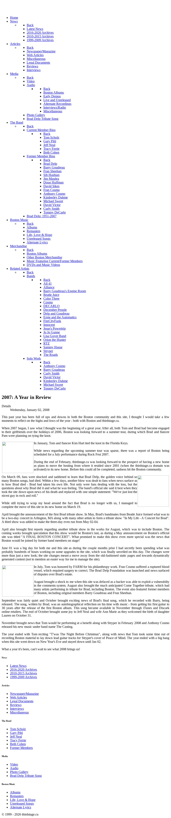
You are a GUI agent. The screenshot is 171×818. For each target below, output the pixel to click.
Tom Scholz (18, 729)
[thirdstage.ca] (24, 10)
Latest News (18, 666)
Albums (15, 792)
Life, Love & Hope (22, 800)
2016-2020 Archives (23, 669)
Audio (14, 768)
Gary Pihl (16, 733)
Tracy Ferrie (18, 740)
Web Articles (18, 697)
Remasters (17, 796)
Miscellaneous (19, 712)
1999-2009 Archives (23, 677)
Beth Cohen (18, 744)
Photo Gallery (19, 772)
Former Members (21, 748)
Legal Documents (21, 701)
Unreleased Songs (22, 803)
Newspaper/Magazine (24, 693)
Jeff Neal (16, 736)
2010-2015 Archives (23, 673)
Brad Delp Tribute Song (26, 775)
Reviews (15, 705)
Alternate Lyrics (20, 807)
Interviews (17, 708)
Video (14, 764)
